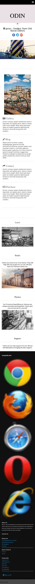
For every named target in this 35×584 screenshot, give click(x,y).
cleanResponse (6, 562)
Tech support (5, 544)
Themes (4, 551)
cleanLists (4, 565)
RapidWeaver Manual (7, 542)
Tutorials (4, 546)
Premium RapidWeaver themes (17, 304)
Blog (7, 139)
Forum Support (9, 332)
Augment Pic (5, 560)
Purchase (10, 186)
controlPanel (5, 567)
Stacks (3, 553)
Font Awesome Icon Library (9, 540)
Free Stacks (7, 249)
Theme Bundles (9, 291)
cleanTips (4, 564)
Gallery (9, 118)
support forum (21, 346)
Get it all (7, 575)
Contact (9, 166)
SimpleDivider (5, 569)
